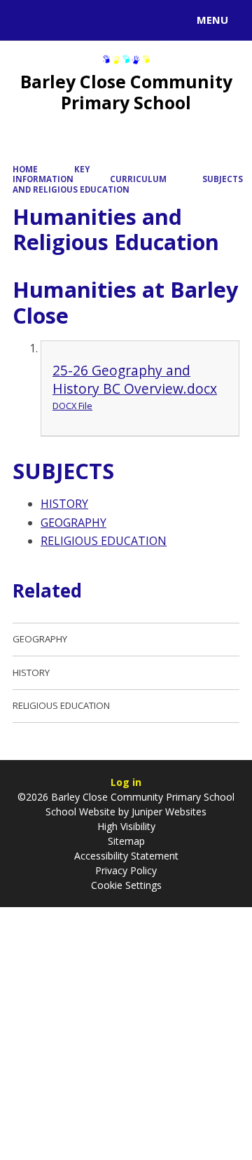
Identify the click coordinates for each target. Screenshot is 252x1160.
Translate (117, 22)
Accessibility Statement (126, 855)
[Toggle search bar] (26, 20)
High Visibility (126, 826)
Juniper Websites (167, 811)
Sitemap (126, 841)
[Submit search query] (170, 18)
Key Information (51, 174)
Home (25, 169)
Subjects (222, 179)
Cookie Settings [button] (126, 885)
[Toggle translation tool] (61, 20)
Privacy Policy (126, 870)
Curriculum (138, 179)
